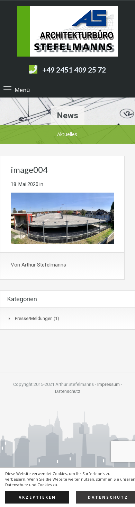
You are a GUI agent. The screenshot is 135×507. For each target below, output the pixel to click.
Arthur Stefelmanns (43, 265)
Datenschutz (67, 391)
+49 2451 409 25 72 (74, 69)
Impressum (108, 384)
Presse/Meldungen (34, 318)
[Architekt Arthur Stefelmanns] (67, 32)
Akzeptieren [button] (37, 497)
